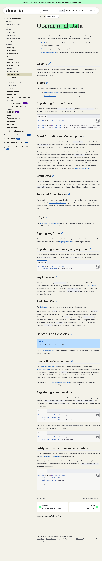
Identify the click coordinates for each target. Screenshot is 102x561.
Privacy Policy (40, 539)
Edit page (42, 498)
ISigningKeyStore (65, 242)
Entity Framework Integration (50, 456)
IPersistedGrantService (57, 203)
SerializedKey (44, 307)
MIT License (79, 539)
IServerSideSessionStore (49, 367)
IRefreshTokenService (82, 168)
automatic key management (50, 223)
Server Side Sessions (48, 52)
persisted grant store (51, 93)
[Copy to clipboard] (98, 121)
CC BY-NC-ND (41, 541)
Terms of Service (51, 539)
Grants (43, 43)
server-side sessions (47, 351)
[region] (68, 124)
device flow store (50, 96)
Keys (42, 49)
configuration (93, 286)
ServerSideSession (43, 369)
